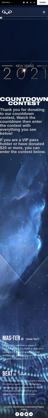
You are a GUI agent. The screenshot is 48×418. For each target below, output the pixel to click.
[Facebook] (23, 2)
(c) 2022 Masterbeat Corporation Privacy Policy (24, 408)
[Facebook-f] (17, 414)
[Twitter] (27, 2)
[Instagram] (30, 2)
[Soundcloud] (34, 2)
